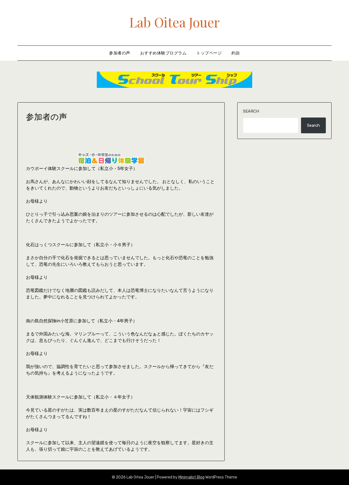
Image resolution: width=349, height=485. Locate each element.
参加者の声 (119, 53)
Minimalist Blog (191, 477)
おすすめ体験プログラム (163, 53)
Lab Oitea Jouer (174, 22)
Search (251, 111)
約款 (235, 53)
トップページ (209, 53)
